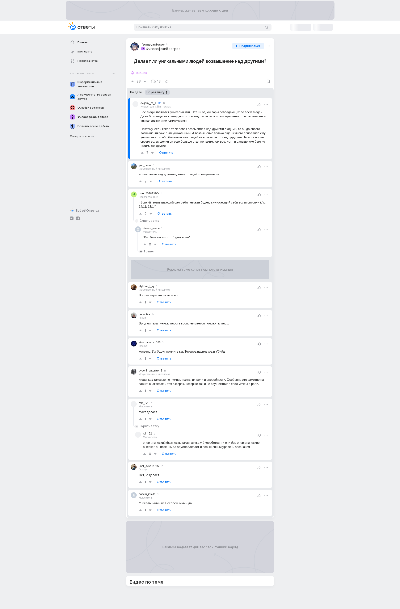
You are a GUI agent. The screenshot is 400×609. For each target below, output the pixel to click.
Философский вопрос (163, 49)
